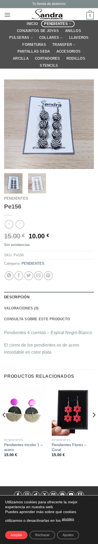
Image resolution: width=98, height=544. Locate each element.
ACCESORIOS (68, 51)
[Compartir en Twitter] (28, 275)
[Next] (85, 124)
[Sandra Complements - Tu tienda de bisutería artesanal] (48, 14)
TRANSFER (62, 45)
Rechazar (42, 535)
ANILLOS (73, 31)
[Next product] (9, 224)
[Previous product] (20, 224)
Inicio (32, 24)
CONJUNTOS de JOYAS (38, 31)
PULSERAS (19, 38)
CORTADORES (47, 58)
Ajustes (68, 535)
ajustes (68, 519)
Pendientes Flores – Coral (69, 447)
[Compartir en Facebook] (18, 275)
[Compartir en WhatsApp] (9, 275)
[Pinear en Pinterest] (48, 275)
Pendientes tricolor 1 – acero (23, 447)
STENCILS (49, 65)
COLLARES (49, 38)
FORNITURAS (34, 45)
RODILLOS (75, 58)
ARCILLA (21, 58)
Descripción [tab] (16, 297)
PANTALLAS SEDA (33, 51)
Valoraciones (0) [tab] (21, 308)
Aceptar (16, 535)
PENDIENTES (56, 24)
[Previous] (13, 124)
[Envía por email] (38, 275)
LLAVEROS (79, 38)
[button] (7, 14)
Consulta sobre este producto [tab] (37, 319)
